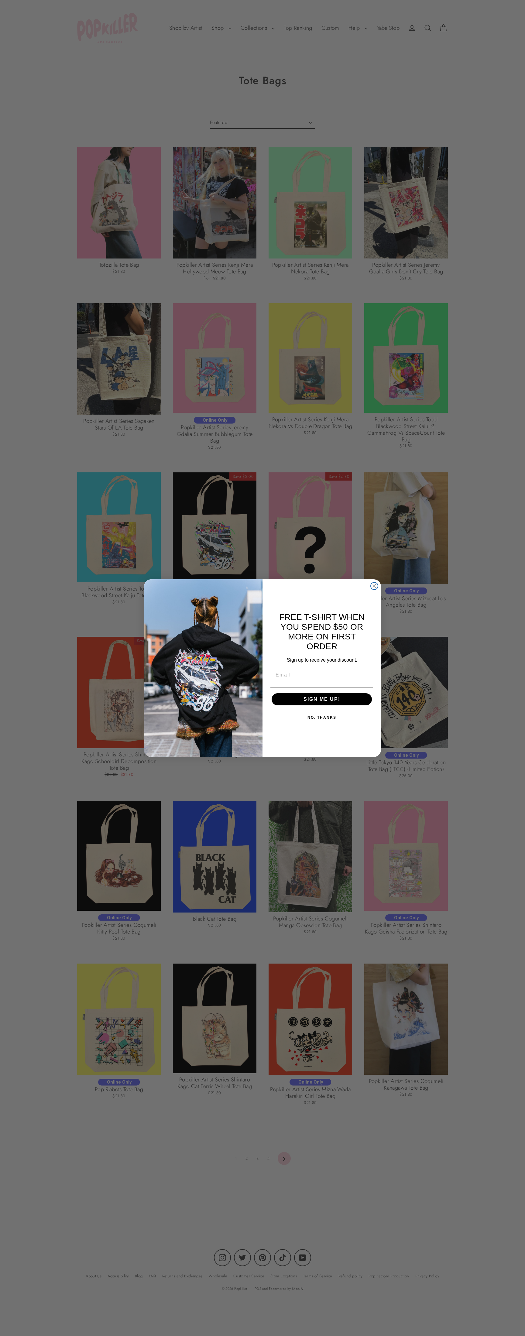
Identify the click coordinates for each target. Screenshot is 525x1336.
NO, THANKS (321, 717)
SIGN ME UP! (322, 699)
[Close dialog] (374, 586)
